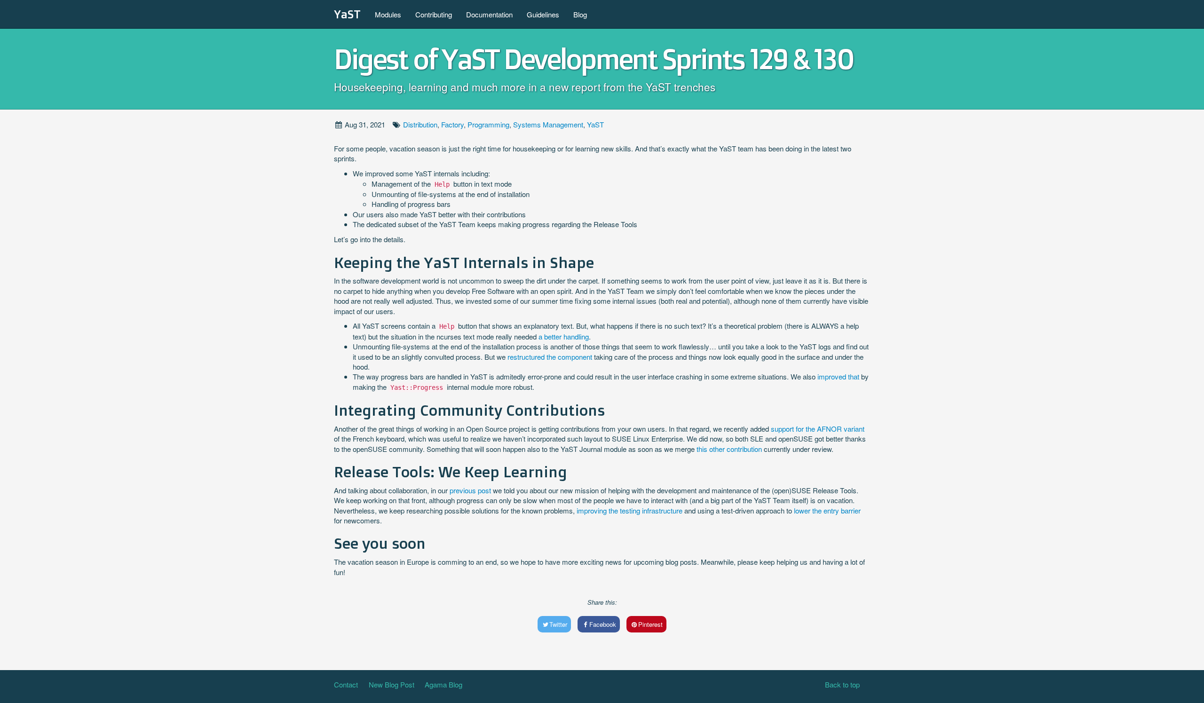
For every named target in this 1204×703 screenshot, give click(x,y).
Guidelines (543, 14)
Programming (488, 124)
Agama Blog (443, 684)
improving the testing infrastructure (629, 510)
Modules (388, 14)
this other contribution (729, 449)
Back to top (842, 684)
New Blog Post (391, 684)
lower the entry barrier (827, 510)
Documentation (489, 14)
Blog (580, 14)
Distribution (420, 124)
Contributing (433, 14)
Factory (452, 124)
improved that (838, 376)
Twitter (558, 624)
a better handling (564, 336)
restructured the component (549, 357)
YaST (347, 14)
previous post (470, 490)
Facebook (602, 624)
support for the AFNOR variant (817, 429)
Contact (346, 684)
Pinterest (650, 624)
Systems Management (548, 124)
